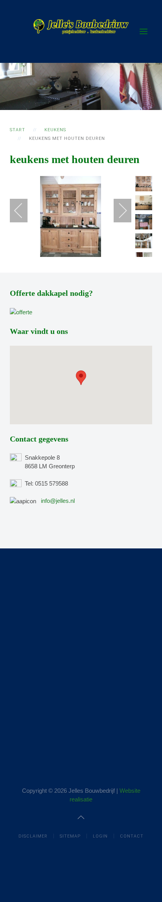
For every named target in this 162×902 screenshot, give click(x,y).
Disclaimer (33, 836)
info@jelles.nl (58, 500)
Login (100, 836)
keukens (55, 129)
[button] (81, 377)
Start (17, 129)
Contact (132, 836)
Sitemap (70, 836)
